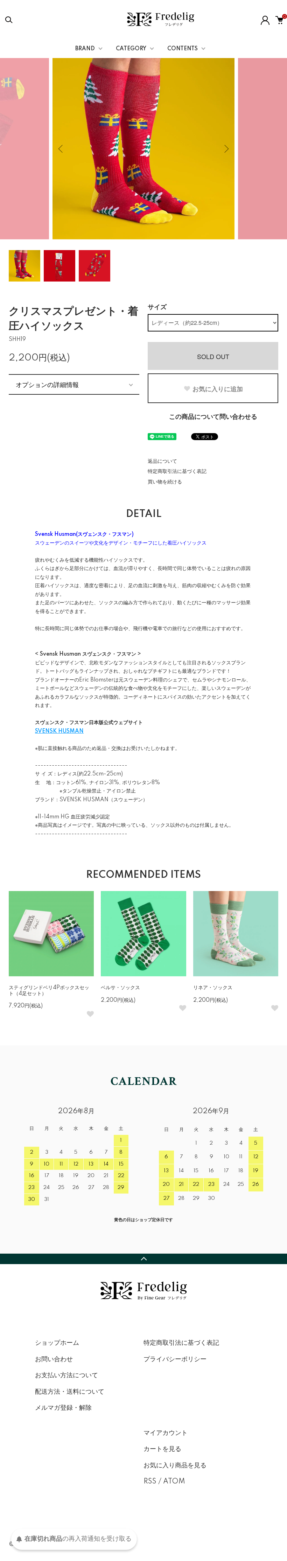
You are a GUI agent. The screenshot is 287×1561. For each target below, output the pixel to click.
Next (225, 149)
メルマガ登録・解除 (63, 1408)
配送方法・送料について (69, 1391)
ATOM (174, 1481)
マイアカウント (166, 1433)
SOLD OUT (213, 356)
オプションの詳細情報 (47, 384)
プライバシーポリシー (175, 1359)
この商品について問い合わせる (213, 417)
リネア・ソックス (212, 988)
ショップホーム (57, 1343)
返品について (162, 461)
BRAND (85, 49)
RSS (150, 1481)
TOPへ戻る (143, 1259)
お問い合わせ (54, 1359)
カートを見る (162, 1449)
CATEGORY (131, 49)
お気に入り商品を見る (175, 1465)
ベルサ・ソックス (120, 988)
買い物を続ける (165, 482)
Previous (61, 149)
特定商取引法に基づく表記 (177, 471)
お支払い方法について (66, 1375)
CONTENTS (182, 49)
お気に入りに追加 (217, 388)
